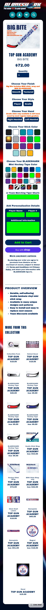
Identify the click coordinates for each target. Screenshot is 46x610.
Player (17, 104)
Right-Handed (14, 119)
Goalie (28, 104)
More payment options (23, 256)
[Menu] (12, 15)
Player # (32, 211)
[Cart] (27, 15)
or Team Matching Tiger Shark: (23, 193)
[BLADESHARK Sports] (23, 6)
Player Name (16, 211)
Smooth (16, 92)
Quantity (23, 71)
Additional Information (23, 220)
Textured (28, 92)
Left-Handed (31, 119)
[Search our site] (34, 15)
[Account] (19, 15)
